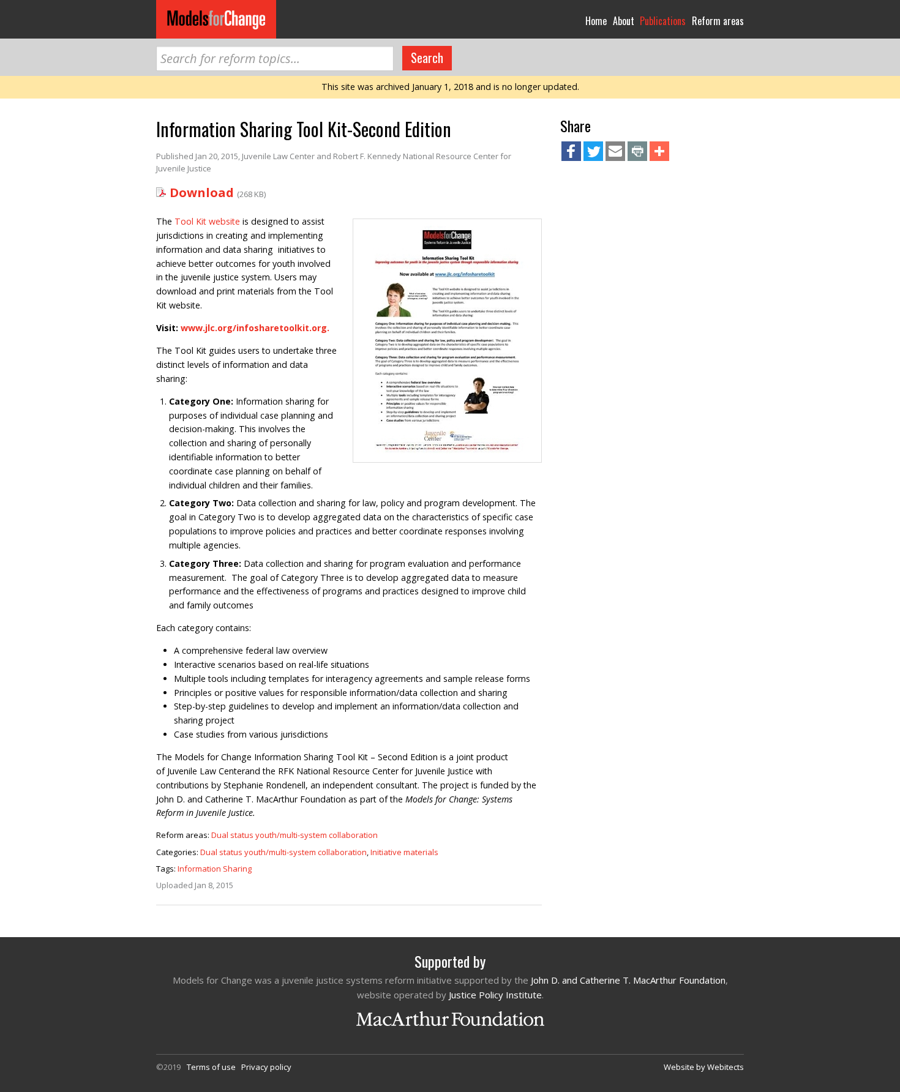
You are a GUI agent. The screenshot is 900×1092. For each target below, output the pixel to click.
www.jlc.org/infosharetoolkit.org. (255, 328)
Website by (704, 1066)
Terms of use (211, 1066)
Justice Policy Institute (495, 995)
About (623, 20)
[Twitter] (593, 152)
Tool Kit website (207, 221)
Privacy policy (266, 1066)
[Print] (637, 152)
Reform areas (718, 20)
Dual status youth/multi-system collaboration (294, 834)
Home (596, 20)
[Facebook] (571, 152)
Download (202, 192)
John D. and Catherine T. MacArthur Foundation (628, 980)
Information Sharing (215, 868)
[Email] (615, 152)
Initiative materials (404, 852)
